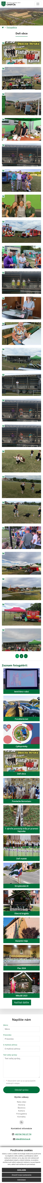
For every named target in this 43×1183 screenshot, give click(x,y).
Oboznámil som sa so (20, 1082)
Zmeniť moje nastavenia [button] (21, 1175)
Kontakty (21, 1117)
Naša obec (21, 1102)
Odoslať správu (21, 1090)
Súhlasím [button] (21, 1170)
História (21, 1105)
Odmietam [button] (21, 1180)
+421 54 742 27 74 (23, 1134)
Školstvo (21, 1108)
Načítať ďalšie (21, 1002)
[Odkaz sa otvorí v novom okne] (21, 1122)
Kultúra (21, 1111)
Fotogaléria (12, 27)
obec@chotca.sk (23, 1139)
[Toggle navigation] (38, 4)
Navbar (6, 3)
